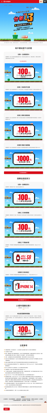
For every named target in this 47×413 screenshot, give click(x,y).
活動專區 (10, 5)
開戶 (41, 1)
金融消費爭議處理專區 (17, 400)
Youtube (32, 400)
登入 (45, 1)
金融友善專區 (24, 400)
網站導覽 (28, 400)
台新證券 (5, 5)
